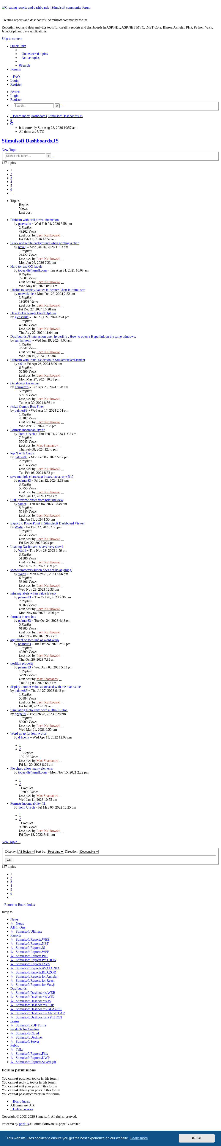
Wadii (19, 527)
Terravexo (21, 387)
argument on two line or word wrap (34, 640)
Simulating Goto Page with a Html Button (39, 710)
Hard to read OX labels (26, 266)
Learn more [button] (139, 1138)
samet (22, 504)
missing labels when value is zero (33, 593)
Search (15, 92)
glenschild (21, 317)
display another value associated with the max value (45, 687)
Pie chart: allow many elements (31, 768)
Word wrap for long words (28, 733)
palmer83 (21, 410)
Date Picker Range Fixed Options (33, 313)
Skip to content (12, 38)
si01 (21, 364)
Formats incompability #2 (27, 803)
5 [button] (11, 185)
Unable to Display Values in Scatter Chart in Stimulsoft (47, 290)
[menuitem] (33, 54)
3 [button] (11, 178)
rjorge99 (20, 714)
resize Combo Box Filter (27, 406)
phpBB (24, 1124)
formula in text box (23, 617)
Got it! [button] (196, 1138)
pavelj (22, 247)
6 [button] (11, 189)
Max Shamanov (47, 445)
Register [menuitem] (16, 84)
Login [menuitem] (14, 80)
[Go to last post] (62, 235)
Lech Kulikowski (48, 235)
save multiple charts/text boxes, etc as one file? (42, 476)
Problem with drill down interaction (34, 220)
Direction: (72, 851)
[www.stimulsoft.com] (110, 10)
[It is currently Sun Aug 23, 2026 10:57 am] (11, 124)
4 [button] (11, 182)
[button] (11, 193)
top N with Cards (22, 453)
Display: (11, 851)
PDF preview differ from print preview (36, 500)
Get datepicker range (24, 383)
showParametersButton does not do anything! (41, 570)
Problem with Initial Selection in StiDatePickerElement (47, 360)
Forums (15, 69)
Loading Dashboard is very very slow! (36, 546)
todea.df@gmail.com (32, 270)
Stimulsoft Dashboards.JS (30, 141)
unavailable (26, 294)
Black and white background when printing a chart (44, 243)
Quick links (18, 46)
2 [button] (11, 174)
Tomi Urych (26, 434)
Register (16, 99)
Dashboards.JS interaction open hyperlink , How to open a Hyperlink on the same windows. (73, 336)
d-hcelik (23, 737)
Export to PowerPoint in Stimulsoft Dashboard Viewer (47, 523)
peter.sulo (24, 223)
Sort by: (41, 851)
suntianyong (23, 340)
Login (14, 95)
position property (21, 663)
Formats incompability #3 (27, 430)
